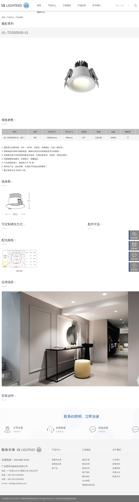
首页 (39, 5)
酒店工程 (86, 460)
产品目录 (82, 5)
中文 (117, 5)
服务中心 (41, 12)
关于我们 (96, 5)
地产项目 (86, 472)
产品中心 (52, 5)
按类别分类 (56, 464)
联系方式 (116, 476)
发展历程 (116, 468)
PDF (128, 137)
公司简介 (116, 460)
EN (122, 5)
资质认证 (116, 472)
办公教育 (86, 481)
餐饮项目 (86, 476)
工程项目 (67, 5)
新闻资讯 (116, 464)
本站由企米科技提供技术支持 (65, 499)
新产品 (55, 468)
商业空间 (86, 464)
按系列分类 (56, 460)
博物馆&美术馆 (88, 485)
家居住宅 (86, 468)
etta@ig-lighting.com (18, 483)
